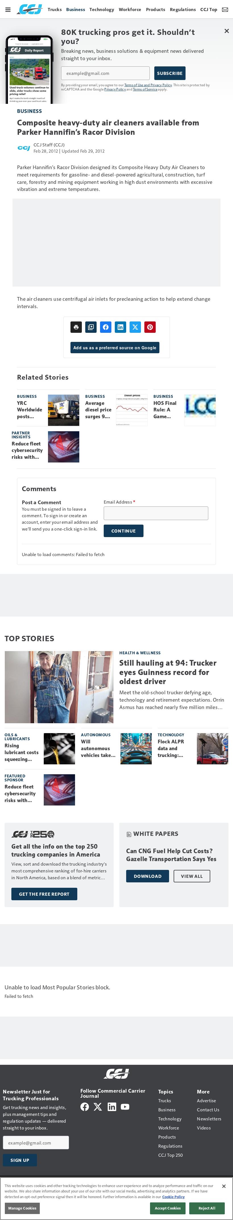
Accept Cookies (168, 1208)
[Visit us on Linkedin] (112, 1106)
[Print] (76, 327)
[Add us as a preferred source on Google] (91, 327)
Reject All (207, 1208)
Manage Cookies (22, 1208)
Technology (171, 734)
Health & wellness (140, 652)
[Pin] (150, 327)
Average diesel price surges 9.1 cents (98, 410)
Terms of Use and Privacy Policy (148, 85)
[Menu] (8, 9)
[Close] (224, 1186)
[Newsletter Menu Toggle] (225, 9)
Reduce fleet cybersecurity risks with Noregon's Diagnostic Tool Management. (27, 451)
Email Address (120, 502)
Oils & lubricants (17, 736)
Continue (123, 531)
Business (29, 111)
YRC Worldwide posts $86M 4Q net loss (29, 410)
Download (147, 876)
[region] (116, 1198)
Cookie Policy (173, 1196)
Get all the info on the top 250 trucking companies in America (55, 850)
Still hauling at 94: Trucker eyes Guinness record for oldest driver (168, 672)
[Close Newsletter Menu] (226, 30)
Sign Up (20, 1160)
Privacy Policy (115, 89)
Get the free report (44, 894)
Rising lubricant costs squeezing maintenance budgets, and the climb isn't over (22, 752)
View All (192, 876)
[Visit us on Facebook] (84, 1106)
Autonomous (96, 734)
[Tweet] (135, 327)
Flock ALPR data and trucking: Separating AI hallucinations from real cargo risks (174, 749)
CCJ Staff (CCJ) (49, 145)
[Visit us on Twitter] (98, 1106)
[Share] (105, 327)
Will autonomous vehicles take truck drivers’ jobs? (96, 749)
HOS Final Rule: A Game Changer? (164, 410)
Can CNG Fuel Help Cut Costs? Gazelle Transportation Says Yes (171, 855)
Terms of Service (145, 89)
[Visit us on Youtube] (125, 1106)
